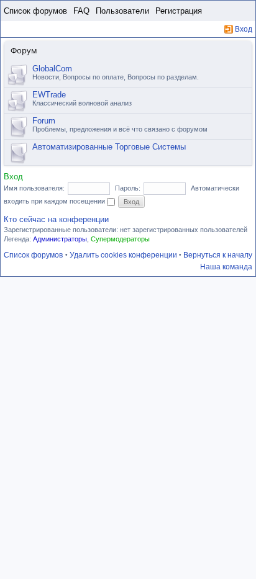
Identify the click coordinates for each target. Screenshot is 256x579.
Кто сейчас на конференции (56, 219)
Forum (43, 120)
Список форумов (35, 11)
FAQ (81, 11)
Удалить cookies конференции (123, 255)
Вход (243, 29)
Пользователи (122, 11)
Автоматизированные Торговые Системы (109, 146)
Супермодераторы (120, 239)
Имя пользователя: (34, 188)
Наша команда (226, 267)
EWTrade (49, 94)
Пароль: (127, 188)
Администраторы (60, 239)
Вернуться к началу (217, 255)
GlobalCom (52, 68)
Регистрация (178, 11)
